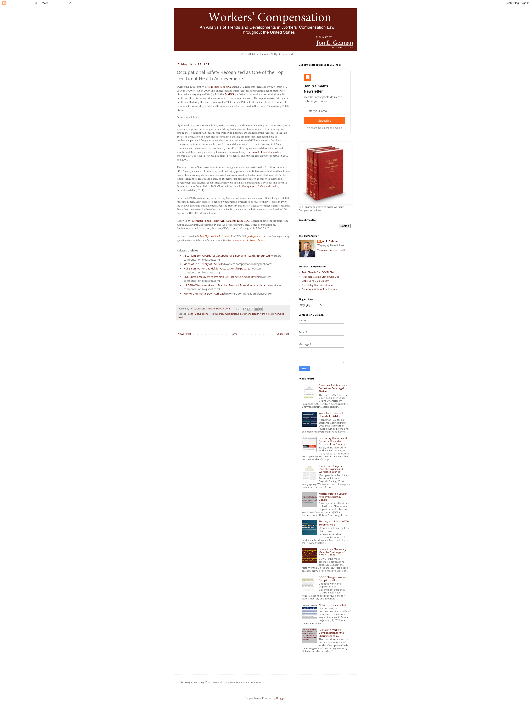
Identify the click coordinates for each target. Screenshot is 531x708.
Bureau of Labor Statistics (261, 152)
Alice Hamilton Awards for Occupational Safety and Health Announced (227, 255)
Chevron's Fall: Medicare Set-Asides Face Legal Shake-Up (333, 388)
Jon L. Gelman (330, 241)
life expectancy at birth (218, 86)
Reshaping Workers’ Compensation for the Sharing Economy (331, 633)
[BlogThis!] (249, 309)
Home (233, 334)
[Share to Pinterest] (260, 309)
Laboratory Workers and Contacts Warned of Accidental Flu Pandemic (333, 441)
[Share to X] (253, 309)
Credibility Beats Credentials (318, 285)
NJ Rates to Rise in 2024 (332, 605)
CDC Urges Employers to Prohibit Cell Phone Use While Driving (222, 277)
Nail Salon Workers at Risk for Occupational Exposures (217, 268)
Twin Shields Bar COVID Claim (319, 272)
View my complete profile (331, 250)
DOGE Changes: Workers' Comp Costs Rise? (333, 578)
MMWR (229, 94)
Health (190, 313)
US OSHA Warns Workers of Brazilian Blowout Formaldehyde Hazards (226, 285)
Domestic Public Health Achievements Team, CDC (221, 220)
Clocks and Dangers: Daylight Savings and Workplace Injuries (331, 469)
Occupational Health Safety (209, 313)
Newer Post (184, 334)
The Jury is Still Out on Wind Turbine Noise (334, 523)
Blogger (280, 698)
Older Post (283, 334)
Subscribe (324, 120)
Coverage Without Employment (320, 289)
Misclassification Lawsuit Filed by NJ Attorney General (333, 496)
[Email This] (245, 309)
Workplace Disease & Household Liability (331, 414)
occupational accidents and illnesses (247, 240)
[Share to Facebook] (257, 309)
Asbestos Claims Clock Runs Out (320, 276)
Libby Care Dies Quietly (315, 281)
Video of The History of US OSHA (204, 264)
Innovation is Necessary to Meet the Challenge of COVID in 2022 (334, 552)
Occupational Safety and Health (260, 186)
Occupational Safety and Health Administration (250, 313)
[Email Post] (238, 308)
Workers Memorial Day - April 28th (205, 293)
